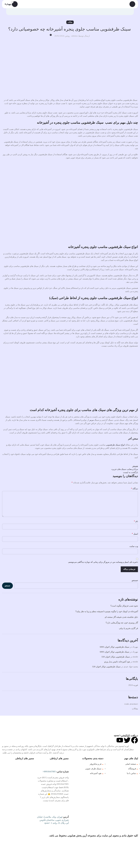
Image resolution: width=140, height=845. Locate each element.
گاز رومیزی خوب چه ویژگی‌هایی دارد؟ (122, 623)
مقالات (70, 22)
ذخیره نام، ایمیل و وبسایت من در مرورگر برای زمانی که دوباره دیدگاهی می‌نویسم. (103, 562)
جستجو (135, 580)
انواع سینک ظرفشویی (115, 445)
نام (136, 521)
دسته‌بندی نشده (131, 704)
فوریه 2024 (133, 685)
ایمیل (135, 534)
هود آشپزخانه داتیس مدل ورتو (117, 662)
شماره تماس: (56, 771)
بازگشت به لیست (130, 472)
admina (74, 36)
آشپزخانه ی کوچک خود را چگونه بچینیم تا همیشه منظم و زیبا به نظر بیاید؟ (106, 611)
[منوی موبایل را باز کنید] (132, 4)
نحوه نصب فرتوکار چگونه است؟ (124, 606)
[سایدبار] (136, 841)
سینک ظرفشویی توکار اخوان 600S (114, 647)
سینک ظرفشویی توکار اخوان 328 (115, 657)
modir (135, 657)
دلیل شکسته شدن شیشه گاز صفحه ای (121, 617)
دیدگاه (134, 488)
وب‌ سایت (133, 546)
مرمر (91, 420)
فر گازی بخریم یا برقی (128, 628)
